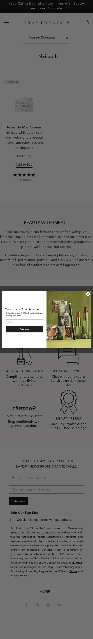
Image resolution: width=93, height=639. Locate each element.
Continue (24, 329)
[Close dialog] (88, 294)
